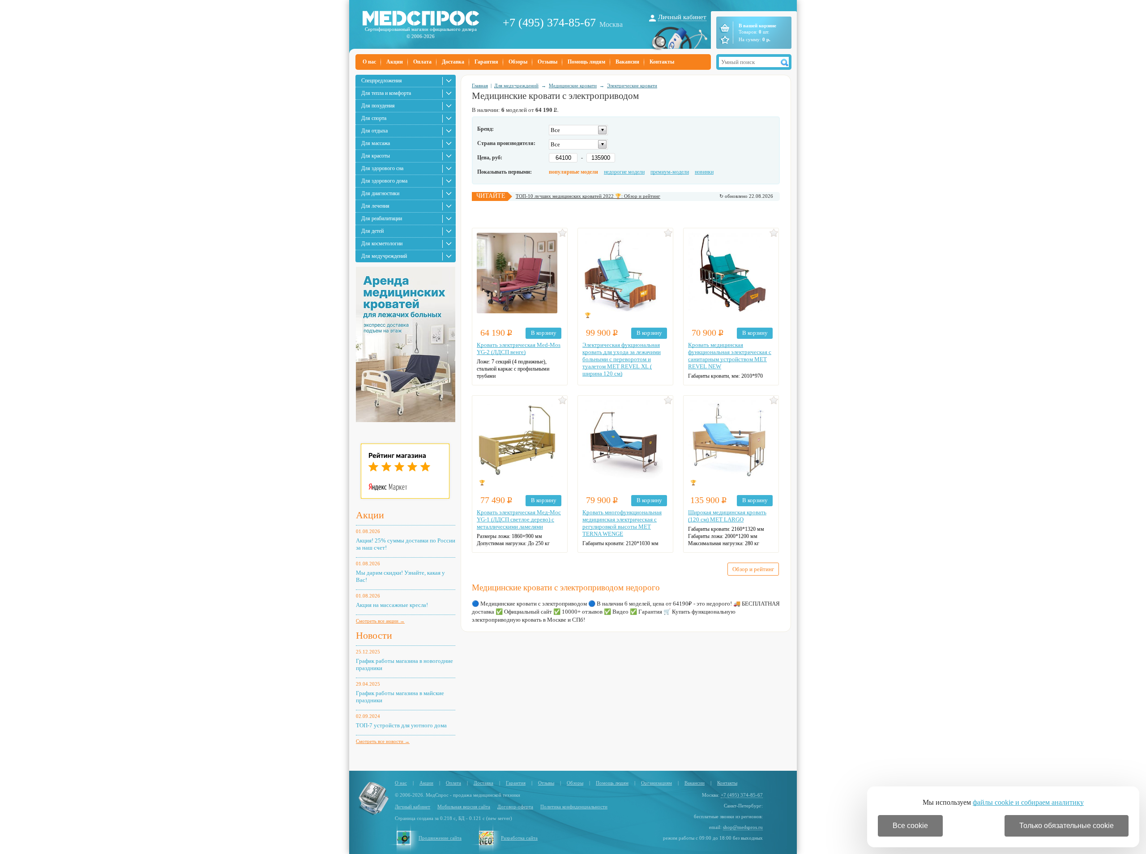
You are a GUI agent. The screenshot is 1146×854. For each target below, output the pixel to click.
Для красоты (375, 156)
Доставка (453, 62)
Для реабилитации (381, 218)
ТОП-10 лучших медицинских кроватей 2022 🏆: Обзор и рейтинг (588, 196)
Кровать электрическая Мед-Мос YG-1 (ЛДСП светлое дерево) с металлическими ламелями (519, 519)
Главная (480, 85)
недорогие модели (624, 172)
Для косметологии (381, 243)
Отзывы (547, 62)
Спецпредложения (381, 80)
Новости (374, 635)
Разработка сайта (519, 838)
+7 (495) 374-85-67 (549, 22)
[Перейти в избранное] (724, 40)
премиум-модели (669, 172)
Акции (394, 62)
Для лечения (375, 206)
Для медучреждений (384, 256)
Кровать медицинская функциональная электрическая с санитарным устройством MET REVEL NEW (729, 356)
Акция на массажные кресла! (392, 605)
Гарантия (486, 62)
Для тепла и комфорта (386, 93)
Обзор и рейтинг (753, 569)
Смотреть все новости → (383, 741)
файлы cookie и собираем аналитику (1028, 802)
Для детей (372, 231)
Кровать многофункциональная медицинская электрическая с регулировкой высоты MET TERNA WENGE (622, 523)
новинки (704, 172)
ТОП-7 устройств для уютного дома (401, 725)
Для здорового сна (382, 168)
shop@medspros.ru (743, 827)
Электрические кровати (632, 85)
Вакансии (627, 62)
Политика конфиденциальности (573, 806)
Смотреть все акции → (380, 620)
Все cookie (910, 825)
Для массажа (375, 143)
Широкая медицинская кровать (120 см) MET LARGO (727, 516)
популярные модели (573, 172)
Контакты (662, 62)
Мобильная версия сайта (463, 806)
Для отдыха (374, 131)
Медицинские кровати (573, 85)
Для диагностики (380, 193)
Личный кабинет (682, 17)
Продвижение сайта (440, 838)
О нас (369, 62)
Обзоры (518, 62)
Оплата (422, 62)
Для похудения (378, 105)
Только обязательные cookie (1066, 825)
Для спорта (373, 118)
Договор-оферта (515, 806)
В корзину (543, 332)
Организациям (656, 783)
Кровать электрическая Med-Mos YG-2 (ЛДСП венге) (518, 348)
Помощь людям (586, 62)
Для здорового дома (384, 181)
